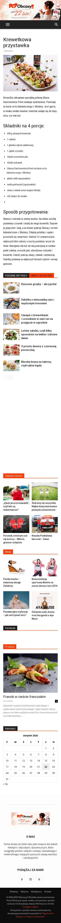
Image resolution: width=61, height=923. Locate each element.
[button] (7, 24)
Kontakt (47, 891)
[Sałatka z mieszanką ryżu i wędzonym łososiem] (11, 303)
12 (23, 760)
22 (46, 766)
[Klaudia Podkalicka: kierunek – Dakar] (45, 524)
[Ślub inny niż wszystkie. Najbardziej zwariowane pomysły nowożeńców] (45, 491)
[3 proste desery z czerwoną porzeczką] (11, 350)
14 (38, 760)
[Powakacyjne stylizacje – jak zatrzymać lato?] (16, 600)
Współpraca (36, 891)
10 (7, 760)
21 (38, 766)
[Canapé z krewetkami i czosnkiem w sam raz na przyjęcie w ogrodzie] (11, 318)
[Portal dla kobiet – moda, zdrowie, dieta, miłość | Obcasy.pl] (30, 10)
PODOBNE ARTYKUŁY (16, 275)
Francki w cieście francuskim (24, 697)
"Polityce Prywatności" (35, 916)
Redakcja (14, 891)
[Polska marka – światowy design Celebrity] (16, 567)
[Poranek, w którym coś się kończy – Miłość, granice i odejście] (16, 524)
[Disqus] (30, 428)
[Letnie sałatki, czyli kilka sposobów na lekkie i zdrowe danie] (11, 334)
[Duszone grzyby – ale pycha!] (11, 287)
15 (46, 760)
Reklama (24, 891)
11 (15, 760)
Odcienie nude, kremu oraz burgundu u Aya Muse (43, 615)
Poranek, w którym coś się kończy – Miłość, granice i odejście (15, 539)
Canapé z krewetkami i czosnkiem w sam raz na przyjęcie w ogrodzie (37, 318)
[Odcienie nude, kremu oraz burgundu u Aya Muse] (45, 600)
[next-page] (10, 377)
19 (23, 766)
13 (31, 760)
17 (7, 766)
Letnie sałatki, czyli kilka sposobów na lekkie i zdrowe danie (39, 334)
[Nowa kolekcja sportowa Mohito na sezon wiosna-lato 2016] (45, 567)
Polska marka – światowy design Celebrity (12, 582)
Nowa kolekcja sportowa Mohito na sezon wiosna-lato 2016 (44, 582)
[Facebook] (22, 879)
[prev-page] (5, 377)
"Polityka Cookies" (30, 907)
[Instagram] (30, 879)
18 (15, 766)
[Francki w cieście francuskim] (30, 673)
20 (31, 766)
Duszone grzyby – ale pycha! (38, 284)
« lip (5, 783)
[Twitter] (39, 879)
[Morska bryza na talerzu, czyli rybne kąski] (11, 365)
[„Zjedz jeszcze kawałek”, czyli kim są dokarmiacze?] (16, 491)
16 (53, 760)
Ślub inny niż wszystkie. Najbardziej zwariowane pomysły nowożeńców (44, 506)
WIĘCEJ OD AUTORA (41, 275)
